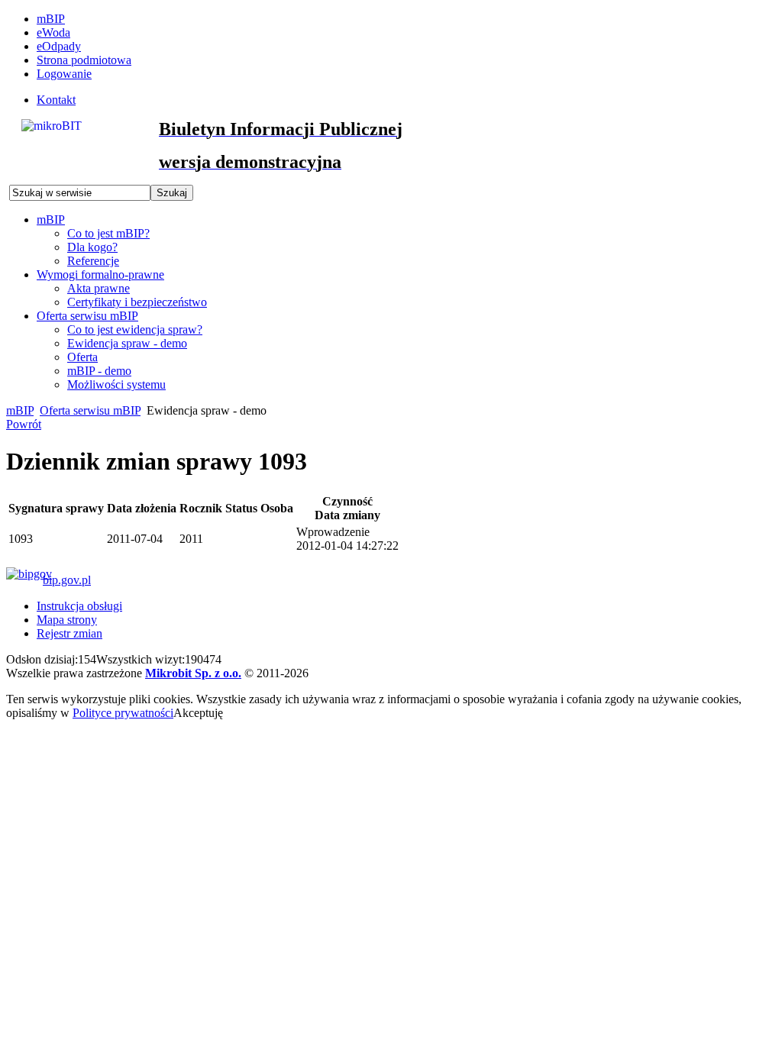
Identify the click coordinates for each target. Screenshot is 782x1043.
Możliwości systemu (116, 384)
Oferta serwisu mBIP (87, 315)
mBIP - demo (99, 370)
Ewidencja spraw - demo (127, 343)
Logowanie (64, 73)
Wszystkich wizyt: (140, 659)
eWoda (53, 32)
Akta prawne (98, 288)
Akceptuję (198, 712)
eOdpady (59, 46)
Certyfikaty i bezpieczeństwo (137, 301)
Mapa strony (67, 619)
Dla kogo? (92, 247)
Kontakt (56, 99)
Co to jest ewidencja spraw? (134, 329)
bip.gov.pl (67, 579)
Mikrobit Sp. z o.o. (193, 673)
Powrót (23, 424)
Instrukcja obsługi (79, 605)
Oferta (82, 356)
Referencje (93, 260)
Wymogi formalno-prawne (100, 274)
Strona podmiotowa (84, 59)
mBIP (51, 18)
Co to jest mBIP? (108, 233)
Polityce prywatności (123, 712)
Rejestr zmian (69, 633)
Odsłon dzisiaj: (42, 659)
